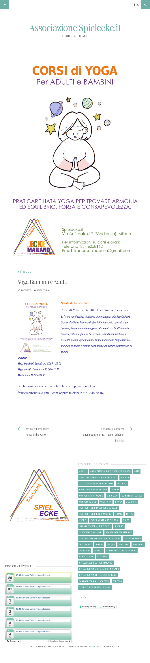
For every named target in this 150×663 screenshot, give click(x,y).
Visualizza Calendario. (59, 641)
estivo (129, 514)
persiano (124, 544)
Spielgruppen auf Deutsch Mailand (99, 569)
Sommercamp (86, 556)
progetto (84, 550)
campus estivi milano (91, 495)
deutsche (131, 502)
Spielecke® (43, 290)
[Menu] (4, 4)
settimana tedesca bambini (121, 550)
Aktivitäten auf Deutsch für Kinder (110, 471)
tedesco (117, 581)
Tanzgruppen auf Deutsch (94, 581)
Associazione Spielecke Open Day (98, 477)
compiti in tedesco (132, 495)
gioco (126, 520)
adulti (82, 471)
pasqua (111, 544)
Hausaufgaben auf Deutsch (94, 526)
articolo (24, 271)
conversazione (87, 502)
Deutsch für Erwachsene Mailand (98, 508)
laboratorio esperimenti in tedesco (99, 538)
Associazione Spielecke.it (75, 27)
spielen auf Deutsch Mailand (95, 563)
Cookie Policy (108, 606)
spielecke (103, 556)
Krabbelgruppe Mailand (119, 532)
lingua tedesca (132, 538)
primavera (138, 544)
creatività (105, 502)
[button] (12, 641)
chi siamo (112, 495)
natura (99, 544)
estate (118, 514)
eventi (83, 520)
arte (136, 471)
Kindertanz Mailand (90, 532)
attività (125, 477)
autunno (122, 483)
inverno (119, 526)
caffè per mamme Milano (93, 489)
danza (118, 502)
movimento (85, 544)
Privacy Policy (89, 606)
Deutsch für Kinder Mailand (95, 514)
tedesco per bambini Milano (95, 587)
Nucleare (94, 646)
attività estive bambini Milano (96, 483)
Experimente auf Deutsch (105, 520)
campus (115, 489)
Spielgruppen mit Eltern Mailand (98, 575)
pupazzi (98, 550)
